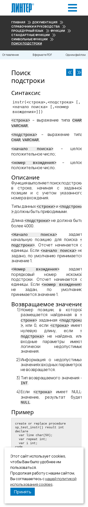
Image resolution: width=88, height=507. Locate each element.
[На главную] (22, 5)
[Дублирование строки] (69, 72)
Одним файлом (76, 55)
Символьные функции (29, 39)
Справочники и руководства (35, 27)
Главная (18, 22)
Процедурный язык (27, 31)
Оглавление (10, 55)
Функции (57, 31)
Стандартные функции (30, 35)
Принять (22, 492)
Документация (44, 22)
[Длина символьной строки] (79, 72)
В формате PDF (42, 55)
